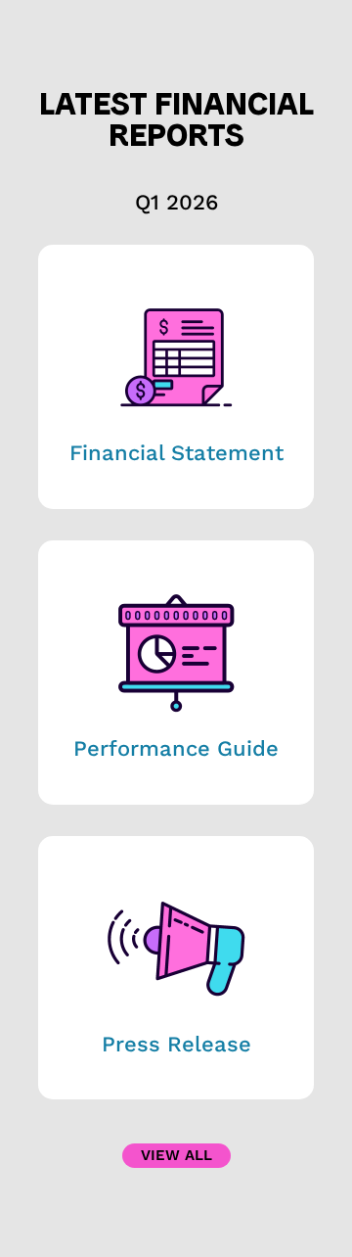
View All (176, 1155)
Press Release (176, 1044)
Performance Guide (176, 748)
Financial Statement (176, 453)
